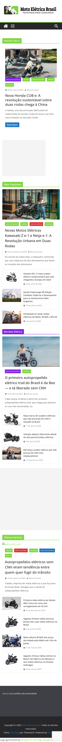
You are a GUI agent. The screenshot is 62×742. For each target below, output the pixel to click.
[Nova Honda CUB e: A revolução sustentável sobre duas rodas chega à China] (31, 63)
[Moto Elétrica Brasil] (5, 26)
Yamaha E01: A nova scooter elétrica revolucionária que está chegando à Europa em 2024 (38, 276)
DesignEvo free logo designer (37, 739)
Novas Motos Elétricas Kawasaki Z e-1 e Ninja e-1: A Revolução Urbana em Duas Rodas (28, 238)
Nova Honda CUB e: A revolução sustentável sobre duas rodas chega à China (28, 100)
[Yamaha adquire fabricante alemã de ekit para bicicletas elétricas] (11, 438)
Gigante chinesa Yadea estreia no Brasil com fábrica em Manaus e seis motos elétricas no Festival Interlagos (39, 660)
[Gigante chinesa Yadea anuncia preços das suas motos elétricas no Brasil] (11, 623)
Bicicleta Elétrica (13, 80)
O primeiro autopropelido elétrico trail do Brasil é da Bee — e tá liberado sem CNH (30, 382)
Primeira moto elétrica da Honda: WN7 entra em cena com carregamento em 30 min (39, 603)
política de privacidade (26, 693)
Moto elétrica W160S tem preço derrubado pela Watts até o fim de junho (40, 640)
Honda (26, 80)
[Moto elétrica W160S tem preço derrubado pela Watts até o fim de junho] (11, 642)
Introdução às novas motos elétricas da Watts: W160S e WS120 (40, 315)
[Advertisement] (24, 158)
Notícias (9, 85)
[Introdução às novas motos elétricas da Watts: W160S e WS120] (11, 317)
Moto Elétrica (36, 224)
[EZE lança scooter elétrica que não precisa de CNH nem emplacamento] (11, 455)
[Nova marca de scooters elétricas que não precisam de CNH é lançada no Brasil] (11, 420)
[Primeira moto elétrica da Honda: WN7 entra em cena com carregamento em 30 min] (11, 605)
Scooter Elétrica (47, 550)
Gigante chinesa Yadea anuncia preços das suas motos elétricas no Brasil (40, 621)
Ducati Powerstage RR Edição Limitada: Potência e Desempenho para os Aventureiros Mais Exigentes (39, 297)
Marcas (50, 80)
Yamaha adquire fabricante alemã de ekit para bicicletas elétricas (39, 436)
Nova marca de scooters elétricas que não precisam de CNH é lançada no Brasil (39, 418)
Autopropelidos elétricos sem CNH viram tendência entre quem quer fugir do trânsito (29, 567)
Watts (8, 556)
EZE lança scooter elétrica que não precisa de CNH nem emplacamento (40, 452)
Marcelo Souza (33, 90)
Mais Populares (38, 80)
